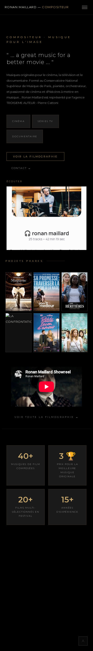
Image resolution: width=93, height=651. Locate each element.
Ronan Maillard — (37, 7)
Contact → (21, 168)
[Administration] (83, 641)
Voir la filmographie (35, 156)
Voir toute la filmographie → (46, 417)
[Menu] (84, 7)
